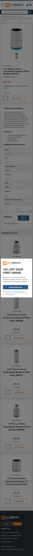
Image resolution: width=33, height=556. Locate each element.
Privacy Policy (10, 294)
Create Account (15, 287)
